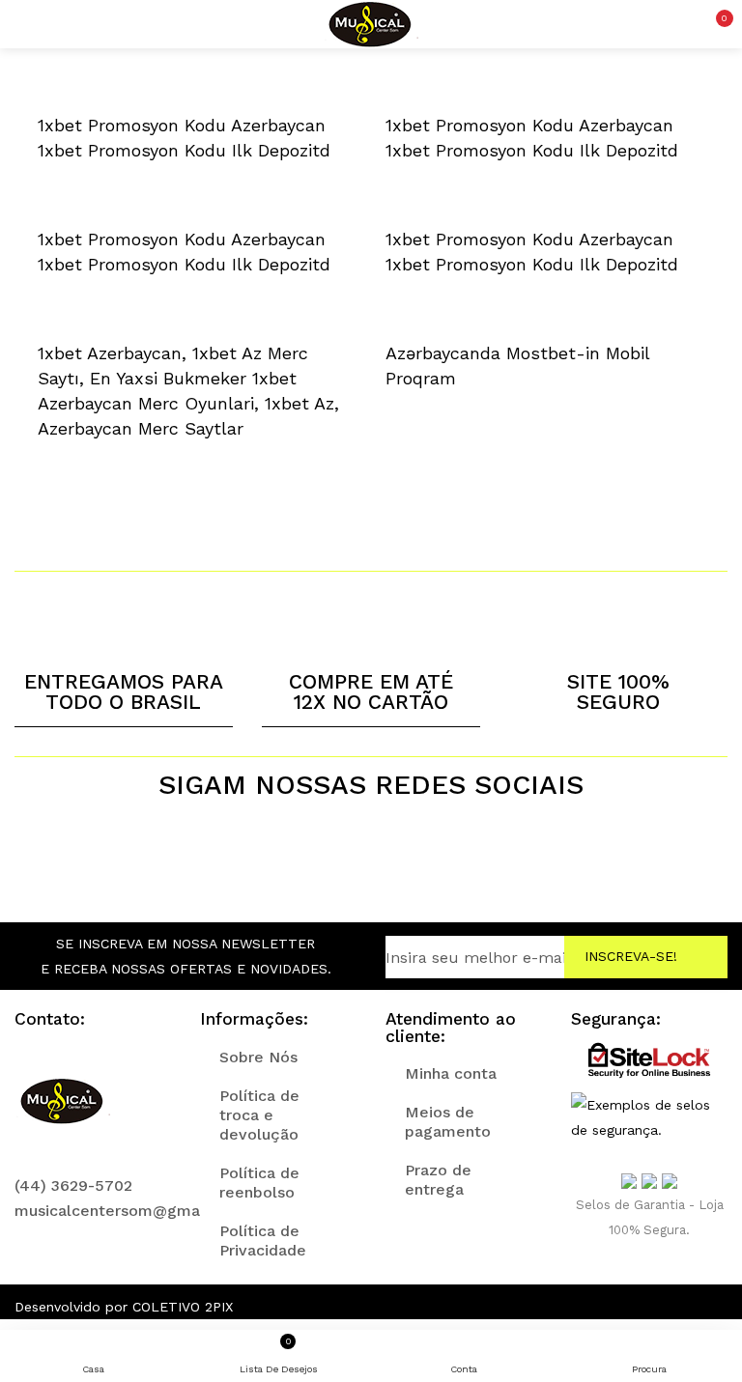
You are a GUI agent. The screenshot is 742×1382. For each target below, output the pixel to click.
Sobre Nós (258, 1057)
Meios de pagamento (448, 1122)
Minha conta (451, 1073)
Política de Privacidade (262, 1240)
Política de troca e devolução (259, 1114)
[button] (713, 24)
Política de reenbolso (259, 1182)
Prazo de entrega (438, 1180)
